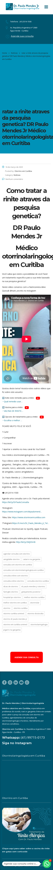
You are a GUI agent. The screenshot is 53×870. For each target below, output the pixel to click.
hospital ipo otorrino (12, 597)
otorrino (6, 608)
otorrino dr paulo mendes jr (15, 619)
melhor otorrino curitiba (34, 597)
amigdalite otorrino (11, 559)
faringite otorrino (10, 592)
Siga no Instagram (17, 743)
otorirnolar (34, 602)
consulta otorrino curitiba (38, 581)
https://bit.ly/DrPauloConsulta (15, 502)
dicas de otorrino (10, 586)
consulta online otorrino (13, 581)
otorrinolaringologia (39, 624)
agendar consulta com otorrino (16, 553)
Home (4, 53)
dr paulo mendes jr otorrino (33, 586)
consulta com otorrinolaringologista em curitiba (23, 570)
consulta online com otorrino (15, 575)
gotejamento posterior (31, 592)
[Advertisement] (26, 84)
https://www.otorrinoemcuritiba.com (28, 517)
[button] (47, 864)
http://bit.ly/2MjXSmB (25, 542)
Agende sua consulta (22, 36)
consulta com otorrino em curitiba (17, 564)
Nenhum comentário (14, 179)
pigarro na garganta (11, 630)
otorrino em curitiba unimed (15, 624)
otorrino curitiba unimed (13, 613)
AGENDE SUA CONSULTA (27, 657)
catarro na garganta (31, 559)
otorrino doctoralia (35, 613)
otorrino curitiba (20, 608)
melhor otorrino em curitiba (15, 602)
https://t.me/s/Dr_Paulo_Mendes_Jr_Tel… (30, 523)
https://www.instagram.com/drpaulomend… (22, 511)
